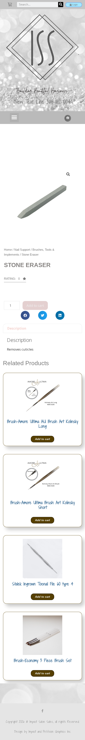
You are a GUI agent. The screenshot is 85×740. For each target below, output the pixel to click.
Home (8, 249)
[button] (14, 117)
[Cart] (10, 4)
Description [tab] (16, 328)
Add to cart (35, 305)
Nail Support (22, 249)
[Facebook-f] (42, 710)
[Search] (60, 4)
